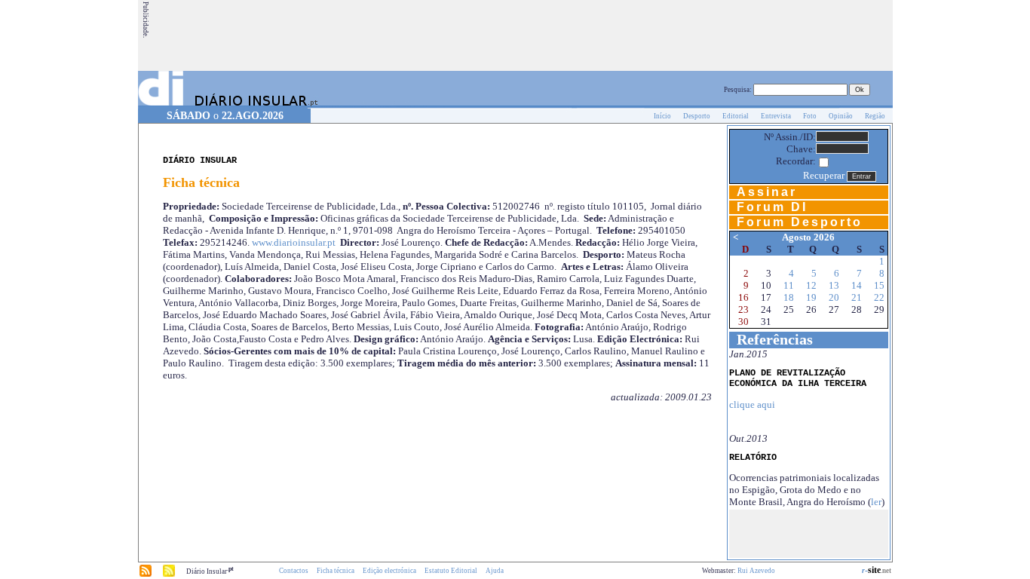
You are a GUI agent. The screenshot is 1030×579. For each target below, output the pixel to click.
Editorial (735, 116)
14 (856, 285)
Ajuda (495, 570)
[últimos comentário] (169, 574)
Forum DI (772, 207)
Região (875, 116)
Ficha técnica (335, 570)
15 (879, 285)
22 (879, 297)
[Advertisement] (616, 35)
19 (811, 297)
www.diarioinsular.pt (294, 242)
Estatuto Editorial (451, 570)
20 (834, 297)
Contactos (293, 570)
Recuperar (824, 175)
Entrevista (776, 116)
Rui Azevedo (756, 570)
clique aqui (752, 404)
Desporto (696, 116)
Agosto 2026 (808, 237)
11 (788, 285)
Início (662, 116)
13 (834, 285)
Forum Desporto (800, 222)
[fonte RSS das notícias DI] (145, 574)
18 (788, 297)
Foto (810, 116)
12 (811, 285)
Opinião (841, 116)
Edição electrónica (389, 570)
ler (876, 501)
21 (856, 297)
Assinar (767, 191)
